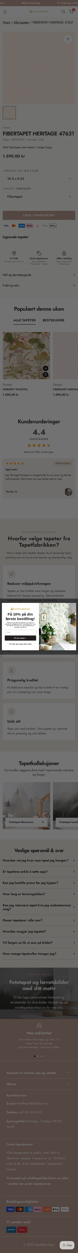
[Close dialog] (73, 605)
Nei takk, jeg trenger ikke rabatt (20, 644)
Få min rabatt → (20, 638)
